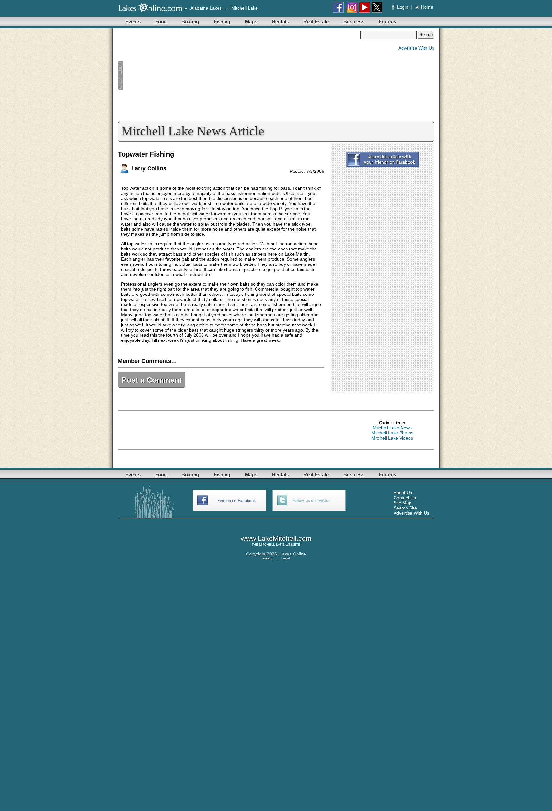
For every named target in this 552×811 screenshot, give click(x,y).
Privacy (267, 558)
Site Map (402, 502)
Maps (251, 21)
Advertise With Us (416, 47)
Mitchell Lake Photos (392, 432)
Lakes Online (293, 553)
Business (353, 21)
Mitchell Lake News (392, 427)
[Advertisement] (239, 75)
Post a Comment (151, 380)
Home (427, 7)
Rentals (280, 21)
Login (403, 7)
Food (161, 21)
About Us (403, 492)
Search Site (405, 507)
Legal (285, 558)
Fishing (222, 21)
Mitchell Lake (244, 8)
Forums (387, 21)
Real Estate (316, 21)
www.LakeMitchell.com (276, 538)
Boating (190, 21)
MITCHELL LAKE (272, 544)
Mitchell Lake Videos (392, 437)
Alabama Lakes (206, 8)
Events (133, 21)
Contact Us (405, 497)
